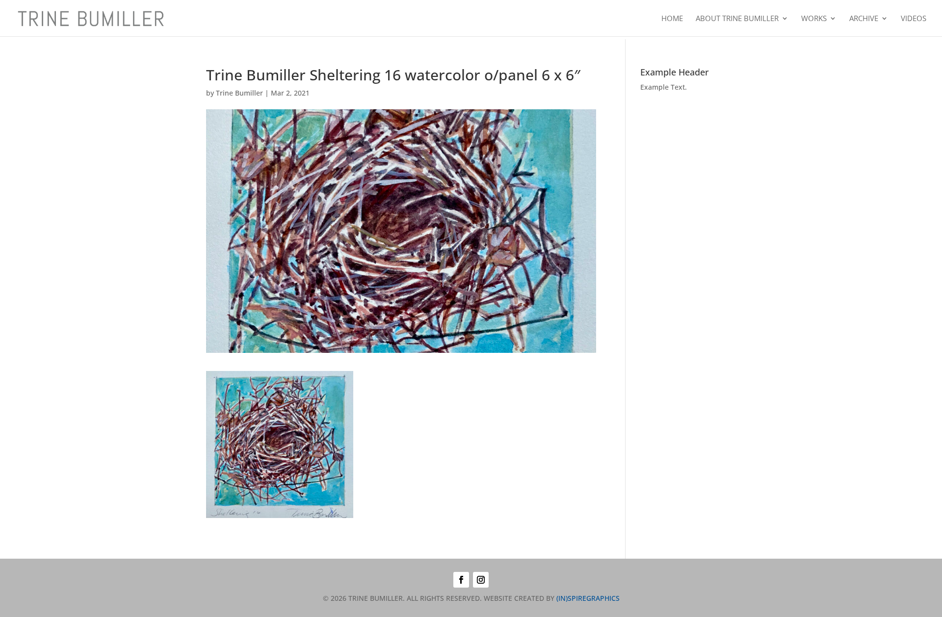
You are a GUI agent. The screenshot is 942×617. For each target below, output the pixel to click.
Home (672, 19)
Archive (863, 19)
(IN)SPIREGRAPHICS (588, 598)
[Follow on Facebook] (461, 580)
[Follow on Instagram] (481, 580)
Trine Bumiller (239, 93)
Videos (913, 19)
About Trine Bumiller (737, 19)
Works (814, 19)
